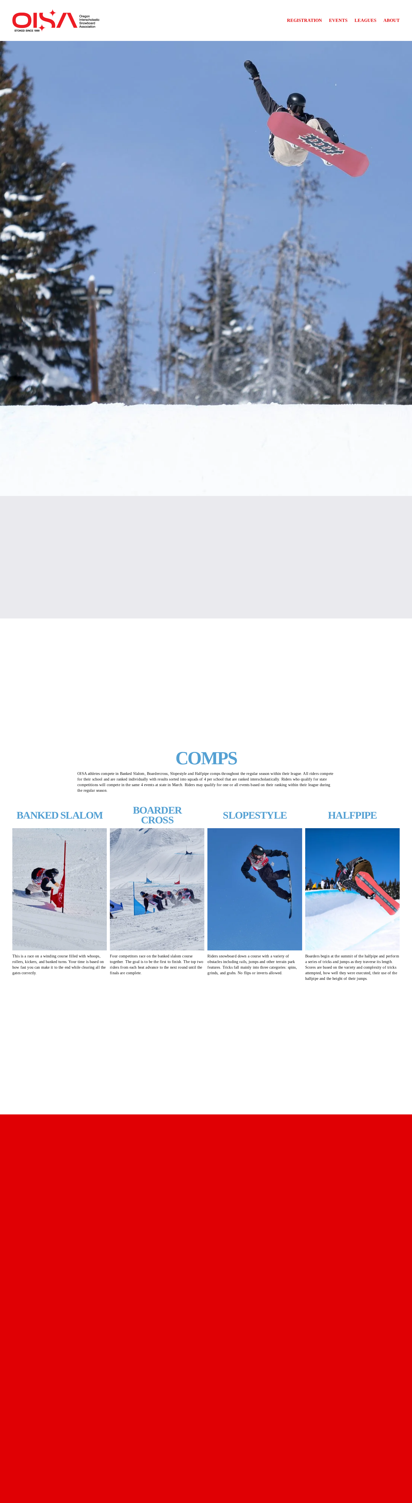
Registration (304, 20)
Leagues (365, 20)
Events (338, 20)
